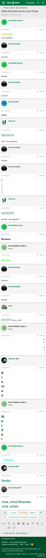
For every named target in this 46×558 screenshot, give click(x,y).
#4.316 (42, 368)
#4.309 (42, 208)
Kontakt (5, 542)
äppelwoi (6, 15)
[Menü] (3, 2)
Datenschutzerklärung (10, 544)
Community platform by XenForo (21, 549)
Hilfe (21, 544)
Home (27, 544)
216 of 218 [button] (23, 512)
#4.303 (42, 72)
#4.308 (42, 176)
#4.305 (42, 111)
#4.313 (42, 296)
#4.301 (42, 29)
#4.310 (42, 234)
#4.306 (42, 130)
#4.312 (42, 276)
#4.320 (42, 497)
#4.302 (42, 53)
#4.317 (42, 411)
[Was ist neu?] (38, 2)
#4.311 (42, 255)
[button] (44, 556)
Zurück (13, 512)
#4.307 (42, 156)
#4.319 (42, 476)
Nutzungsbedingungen (18, 542)
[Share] (37, 29)
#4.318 (42, 455)
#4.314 (42, 315)
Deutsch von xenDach (12, 551)
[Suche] (43, 2)
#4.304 (42, 91)
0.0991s (35, 554)
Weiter (32, 512)
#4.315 (42, 335)
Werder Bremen (9, 539)
